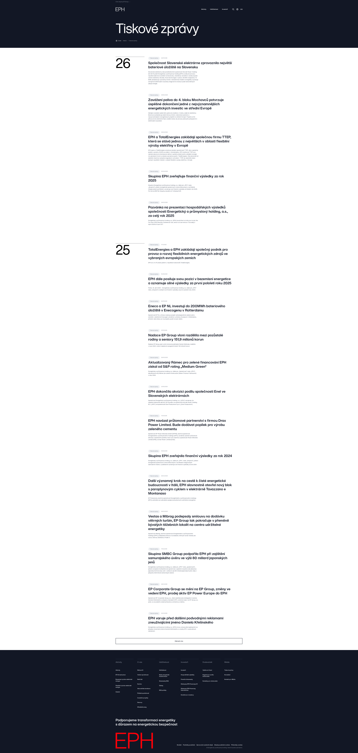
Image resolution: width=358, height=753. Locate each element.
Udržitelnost (214, 9)
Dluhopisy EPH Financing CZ (189, 684)
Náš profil (140, 670)
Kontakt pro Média (229, 679)
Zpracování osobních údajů (205, 745)
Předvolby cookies (236, 745)
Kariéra (139, 684)
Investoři (225, 9)
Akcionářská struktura (143, 688)
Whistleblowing (141, 707)
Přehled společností (143, 693)
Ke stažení (227, 675)
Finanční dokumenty (187, 679)
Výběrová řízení (207, 670)
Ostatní (118, 692)
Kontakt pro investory (187, 695)
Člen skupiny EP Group (122, 1)
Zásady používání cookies (222, 745)
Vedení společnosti (142, 675)
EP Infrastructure (121, 675)
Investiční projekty (142, 698)
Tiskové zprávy (228, 670)
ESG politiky (162, 690)
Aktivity (203, 9)
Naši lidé (139, 679)
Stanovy (139, 702)
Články (161, 685)
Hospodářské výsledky (187, 675)
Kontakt (179, 745)
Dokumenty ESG (164, 681)
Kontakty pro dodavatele (210, 681)
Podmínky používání (189, 745)
